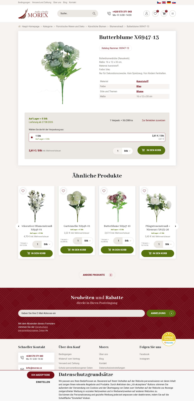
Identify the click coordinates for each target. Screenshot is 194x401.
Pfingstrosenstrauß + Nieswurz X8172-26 (158, 227)
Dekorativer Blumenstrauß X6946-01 (36, 227)
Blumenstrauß (116, 26)
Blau (138, 86)
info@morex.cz (34, 368)
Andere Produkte (94, 275)
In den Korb (154, 150)
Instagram (145, 358)
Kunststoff (142, 81)
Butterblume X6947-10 (117, 226)
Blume (139, 91)
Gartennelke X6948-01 (77, 226)
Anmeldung (158, 313)
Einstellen (43, 382)
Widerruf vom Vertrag (69, 358)
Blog (65, 2)
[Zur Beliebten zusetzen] (23, 191)
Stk (126, 151)
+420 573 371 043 (122, 11)
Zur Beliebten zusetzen (153, 120)
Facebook (144, 354)
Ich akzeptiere (40, 375)
